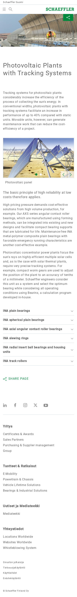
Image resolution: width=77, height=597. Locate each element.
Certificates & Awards (18, 434)
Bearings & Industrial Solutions (25, 490)
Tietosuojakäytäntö (14, 567)
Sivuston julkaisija (13, 562)
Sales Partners (13, 439)
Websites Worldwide (17, 542)
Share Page (18, 378)
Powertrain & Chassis (18, 479)
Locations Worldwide (18, 536)
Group (7, 451)
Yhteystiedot (13, 529)
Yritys (7, 426)
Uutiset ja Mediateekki (21, 506)
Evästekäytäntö (12, 578)
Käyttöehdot (10, 572)
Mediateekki (11, 513)
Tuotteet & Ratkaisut (19, 466)
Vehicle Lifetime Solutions (22, 485)
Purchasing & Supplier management (28, 445)
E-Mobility (10, 474)
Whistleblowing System (19, 548)
